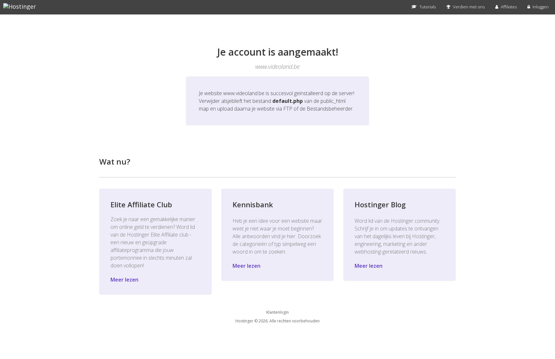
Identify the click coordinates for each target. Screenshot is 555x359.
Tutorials (427, 7)
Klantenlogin (277, 312)
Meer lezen (124, 279)
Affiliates (508, 7)
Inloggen (540, 7)
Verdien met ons (468, 7)
